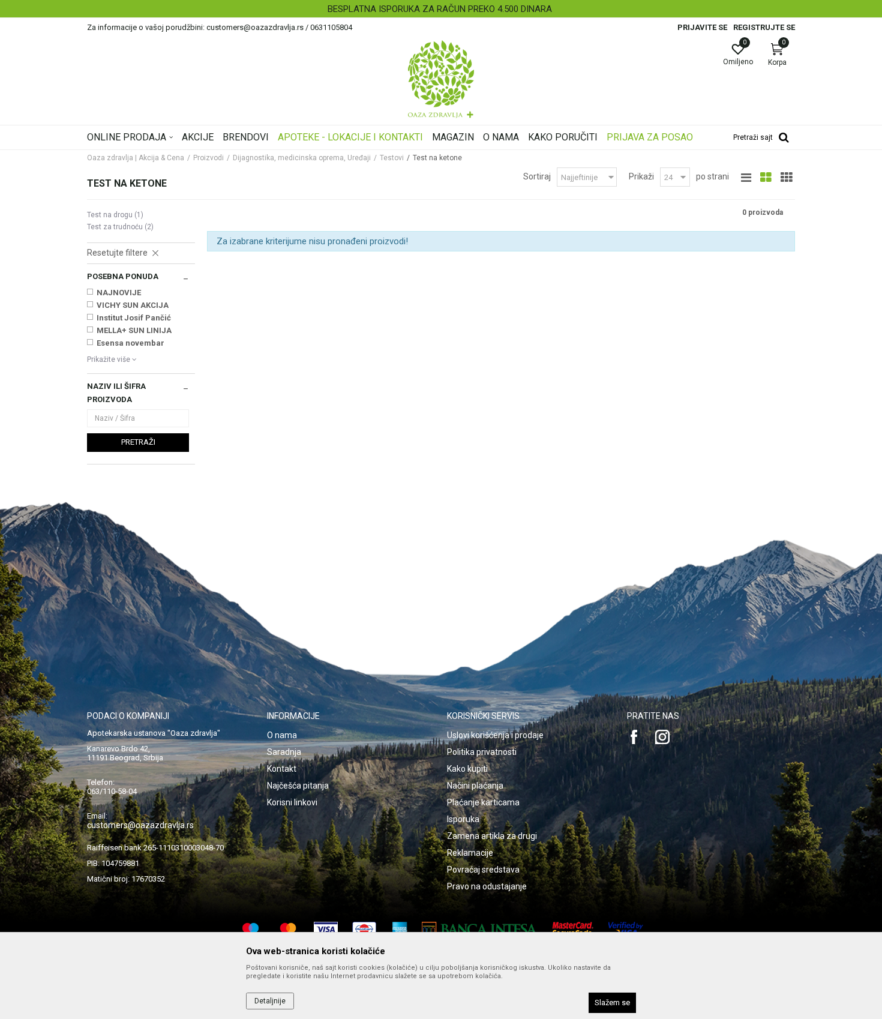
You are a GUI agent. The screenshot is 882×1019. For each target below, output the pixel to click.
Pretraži (138, 441)
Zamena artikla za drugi (492, 836)
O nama (282, 735)
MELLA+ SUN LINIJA (134, 330)
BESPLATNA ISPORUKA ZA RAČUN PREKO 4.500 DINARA (440, 9)
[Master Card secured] (573, 929)
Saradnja (284, 752)
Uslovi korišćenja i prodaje (495, 735)
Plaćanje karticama (483, 802)
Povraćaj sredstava (483, 869)
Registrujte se (764, 27)
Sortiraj (537, 176)
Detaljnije (270, 1001)
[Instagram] (662, 737)
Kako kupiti (467, 769)
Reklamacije (470, 853)
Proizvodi (208, 158)
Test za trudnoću (120, 227)
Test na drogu (115, 215)
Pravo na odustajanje (487, 886)
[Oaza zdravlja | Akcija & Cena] (441, 79)
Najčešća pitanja (298, 785)
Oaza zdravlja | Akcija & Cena (135, 158)
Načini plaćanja (475, 785)
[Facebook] (634, 737)
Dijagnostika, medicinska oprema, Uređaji (302, 158)
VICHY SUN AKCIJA (133, 305)
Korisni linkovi (292, 802)
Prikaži (641, 176)
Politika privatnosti (482, 752)
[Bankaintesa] (480, 929)
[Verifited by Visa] (625, 929)
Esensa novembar (130, 342)
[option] (441, 9)
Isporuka (463, 819)
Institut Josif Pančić (134, 317)
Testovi (392, 158)
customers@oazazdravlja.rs (140, 825)
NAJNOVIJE (119, 292)
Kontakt (281, 769)
